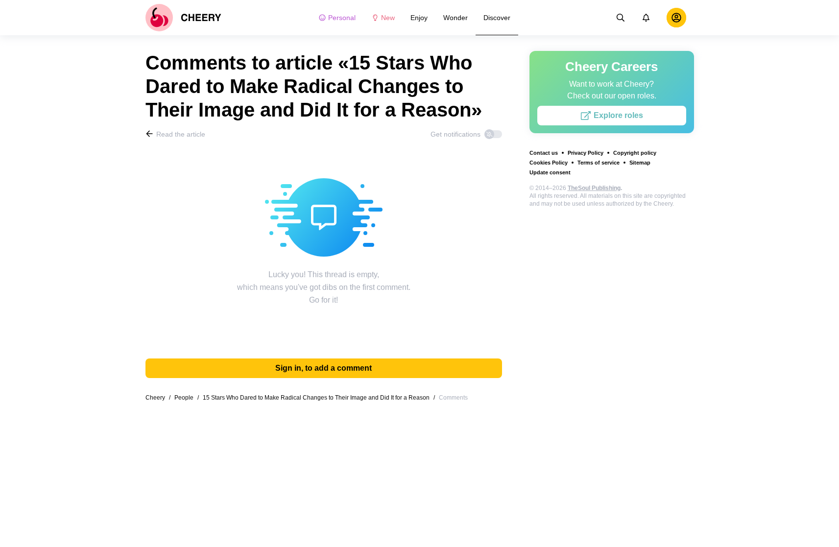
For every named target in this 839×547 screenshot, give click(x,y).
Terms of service (598, 163)
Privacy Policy (585, 153)
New (388, 18)
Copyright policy (634, 153)
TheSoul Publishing (594, 188)
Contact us (543, 153)
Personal (342, 18)
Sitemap (639, 163)
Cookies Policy (548, 163)
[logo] (183, 17)
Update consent (550, 172)
